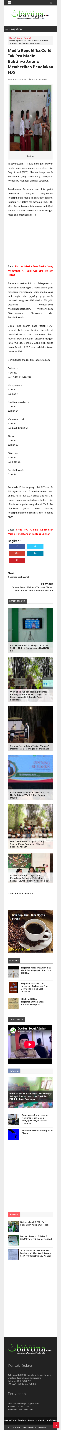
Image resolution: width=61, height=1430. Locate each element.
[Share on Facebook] (17, 546)
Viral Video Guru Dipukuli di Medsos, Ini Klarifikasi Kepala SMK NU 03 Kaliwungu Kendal (35, 1253)
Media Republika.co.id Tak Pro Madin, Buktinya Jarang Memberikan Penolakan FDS (30, 61)
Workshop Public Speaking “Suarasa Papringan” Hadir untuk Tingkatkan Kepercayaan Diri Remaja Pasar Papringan (28, 695)
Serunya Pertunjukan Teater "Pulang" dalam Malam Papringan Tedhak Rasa (29, 747)
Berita (19, 38)
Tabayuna (27, 1427)
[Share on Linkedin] (35, 553)
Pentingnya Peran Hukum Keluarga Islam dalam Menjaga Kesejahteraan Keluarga (35, 1119)
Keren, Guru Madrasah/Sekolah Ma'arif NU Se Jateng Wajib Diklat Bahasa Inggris (30, 795)
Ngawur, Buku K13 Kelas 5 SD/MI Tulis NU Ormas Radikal (36, 1237)
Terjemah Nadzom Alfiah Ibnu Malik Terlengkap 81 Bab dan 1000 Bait (36, 970)
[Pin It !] (17, 560)
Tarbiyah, (42, 79)
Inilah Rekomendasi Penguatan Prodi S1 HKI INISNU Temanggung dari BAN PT (29, 648)
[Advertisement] (30, 240)
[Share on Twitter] (35, 546)
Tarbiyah (27, 38)
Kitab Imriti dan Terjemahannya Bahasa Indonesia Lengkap (33, 1002)
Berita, (35, 79)
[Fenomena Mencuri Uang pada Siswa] (13, 1139)
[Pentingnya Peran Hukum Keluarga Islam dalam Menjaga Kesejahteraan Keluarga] (13, 1124)
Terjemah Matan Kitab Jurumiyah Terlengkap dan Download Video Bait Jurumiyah (34, 987)
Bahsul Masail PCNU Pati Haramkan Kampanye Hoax (34, 1223)
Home (12, 38)
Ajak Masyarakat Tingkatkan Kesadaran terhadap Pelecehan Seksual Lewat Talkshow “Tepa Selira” (29, 878)
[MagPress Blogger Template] (30, 16)
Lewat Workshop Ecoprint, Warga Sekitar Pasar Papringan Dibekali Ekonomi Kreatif (27, 844)
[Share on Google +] (17, 553)
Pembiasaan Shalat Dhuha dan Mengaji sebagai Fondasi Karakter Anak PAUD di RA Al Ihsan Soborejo (30, 1096)
